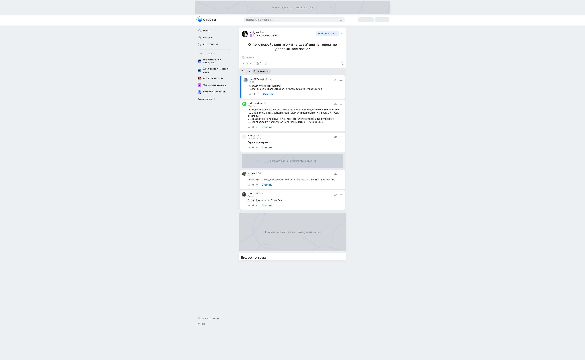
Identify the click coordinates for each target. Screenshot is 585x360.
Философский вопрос (265, 35)
